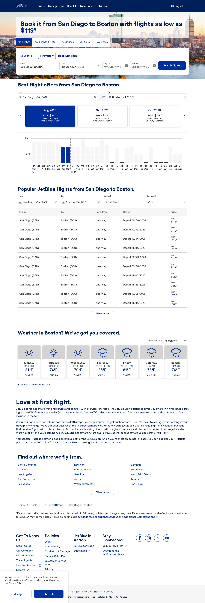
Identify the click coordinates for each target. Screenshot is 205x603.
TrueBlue (104, 6)
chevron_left (20, 116)
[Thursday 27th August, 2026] (48, 152)
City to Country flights (69, 592)
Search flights (172, 65)
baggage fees (86, 516)
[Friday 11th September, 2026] (122, 162)
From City (86, 592)
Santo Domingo (27, 464)
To (63, 64)
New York (79, 464)
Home (21, 504)
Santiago (136, 464)
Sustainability (82, 550)
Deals (34, 504)
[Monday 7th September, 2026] (102, 151)
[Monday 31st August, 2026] (68, 155)
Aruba (77, 479)
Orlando (23, 469)
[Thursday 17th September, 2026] (151, 155)
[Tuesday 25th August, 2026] (39, 152)
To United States (53, 504)
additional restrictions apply (140, 516)
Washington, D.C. (84, 483)
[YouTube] (166, 538)
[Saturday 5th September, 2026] (92, 155)
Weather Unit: (155, 340)
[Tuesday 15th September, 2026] (141, 158)
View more (102, 492)
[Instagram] (148, 538)
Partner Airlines (25, 555)
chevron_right (184, 116)
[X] (157, 538)
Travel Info (88, 6)
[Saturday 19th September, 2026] (161, 162)
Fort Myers (137, 469)
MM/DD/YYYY (113, 66)
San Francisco (26, 479)
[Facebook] (139, 538)
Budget (107, 196)
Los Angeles (25, 474)
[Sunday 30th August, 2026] (63, 155)
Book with (151, 196)
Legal (48, 541)
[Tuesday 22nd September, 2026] (175, 158)
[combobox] (37, 67)
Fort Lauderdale (83, 469)
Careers (22, 570)
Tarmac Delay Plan (55, 556)
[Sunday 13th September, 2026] (131, 155)
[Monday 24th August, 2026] (34, 152)
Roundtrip (26, 55)
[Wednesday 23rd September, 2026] (180, 158)
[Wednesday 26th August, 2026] (44, 152)
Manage (18, 594)
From (22, 64)
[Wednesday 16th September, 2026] (146, 162)
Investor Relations (29, 565)
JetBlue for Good (84, 545)
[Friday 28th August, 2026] (53, 152)
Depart (107, 64)
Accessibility (52, 546)
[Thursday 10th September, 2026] (117, 155)
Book (41, 6)
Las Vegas (24, 483)
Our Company (24, 550)
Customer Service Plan (55, 562)
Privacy (49, 569)
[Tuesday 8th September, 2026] (107, 154)
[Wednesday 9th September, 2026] (112, 162)
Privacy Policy (16, 583)
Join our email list (115, 546)
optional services (108, 516)
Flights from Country (103, 592)
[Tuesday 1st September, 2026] (73, 155)
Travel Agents (24, 560)
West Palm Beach (141, 474)
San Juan (79, 474)
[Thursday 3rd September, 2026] (83, 150)
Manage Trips (56, 6)
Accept (48, 594)
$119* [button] (28, 30)
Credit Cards (23, 545)
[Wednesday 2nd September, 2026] (78, 155)
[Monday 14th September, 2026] (136, 158)
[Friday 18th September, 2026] (156, 162)
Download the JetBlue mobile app (113, 552)
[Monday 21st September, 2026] (170, 155)
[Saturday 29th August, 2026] (58, 152)
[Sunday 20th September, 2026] (165, 162)
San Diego (137, 483)
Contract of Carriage (57, 551)
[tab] (24, 42)
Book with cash (67, 55)
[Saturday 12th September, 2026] (126, 155)
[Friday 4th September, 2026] (87, 155)
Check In (72, 6)
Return (135, 64)
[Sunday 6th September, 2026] (97, 155)
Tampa (135, 479)
